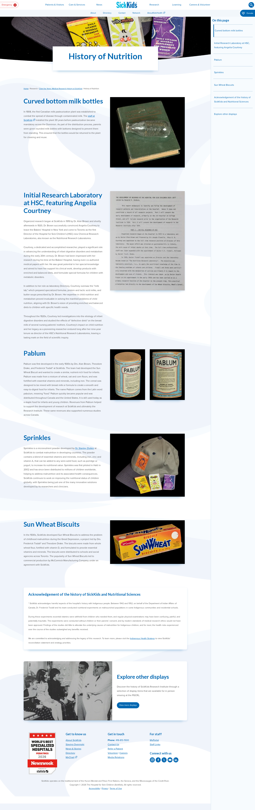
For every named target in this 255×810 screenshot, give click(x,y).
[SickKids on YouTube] (170, 759)
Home (26, 89)
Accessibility (94, 788)
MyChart (70, 757)
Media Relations (116, 757)
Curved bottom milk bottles (229, 30)
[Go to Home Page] (126, 5)
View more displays (128, 705)
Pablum (218, 59)
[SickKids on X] (164, 759)
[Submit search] (251, 5)
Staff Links (155, 744)
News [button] (99, 4)
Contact (121, 13)
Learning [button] (176, 4)
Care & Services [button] (77, 4)
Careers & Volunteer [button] (199, 4)
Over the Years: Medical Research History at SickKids (60, 89)
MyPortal (154, 740)
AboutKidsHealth (154, 13)
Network (136, 13)
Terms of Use (116, 788)
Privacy (105, 788)
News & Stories (73, 748)
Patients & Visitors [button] (54, 4)
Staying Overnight (75, 744)
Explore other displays (225, 114)
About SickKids (73, 740)
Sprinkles (219, 72)
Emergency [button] (7, 5)
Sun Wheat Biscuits (224, 85)
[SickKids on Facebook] (158, 759)
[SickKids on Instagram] (152, 759)
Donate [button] (249, 13)
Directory (107, 13)
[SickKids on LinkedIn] (175, 759)
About (93, 13)
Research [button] (154, 4)
